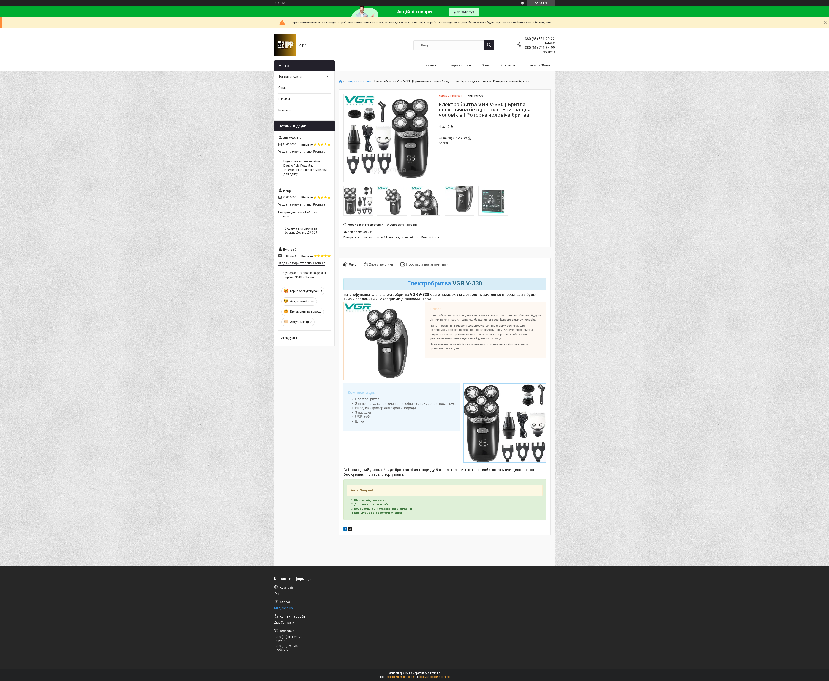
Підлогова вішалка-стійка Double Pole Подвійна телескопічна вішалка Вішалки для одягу (305, 168)
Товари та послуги (358, 81)
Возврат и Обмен (538, 65)
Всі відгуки (287, 338)
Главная (430, 65)
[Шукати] (489, 45)
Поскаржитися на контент (400, 676)
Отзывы (284, 99)
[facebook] (345, 529)
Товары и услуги (459, 65)
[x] (350, 529)
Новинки (284, 110)
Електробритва (429, 283)
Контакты (507, 65)
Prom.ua (435, 673)
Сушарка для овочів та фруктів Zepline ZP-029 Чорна (305, 275)
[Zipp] (285, 45)
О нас (486, 65)
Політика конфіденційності (434, 676)
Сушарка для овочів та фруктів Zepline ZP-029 (301, 230)
